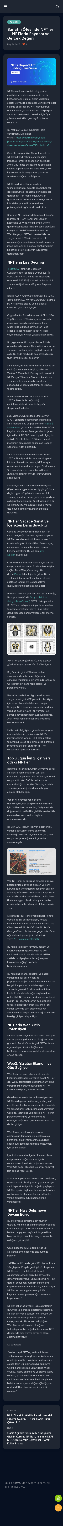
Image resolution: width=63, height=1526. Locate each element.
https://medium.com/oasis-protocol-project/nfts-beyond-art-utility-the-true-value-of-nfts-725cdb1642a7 (29, 141)
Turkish (14, 22)
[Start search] (57, 7)
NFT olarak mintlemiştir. (27, 938)
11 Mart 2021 (13, 268)
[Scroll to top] (58, 1517)
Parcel (17, 574)
